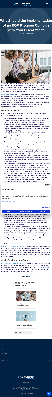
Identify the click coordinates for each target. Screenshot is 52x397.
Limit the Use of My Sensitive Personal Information (26, 387)
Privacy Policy (26, 382)
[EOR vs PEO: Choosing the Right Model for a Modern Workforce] (26, 316)
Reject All (9, 211)
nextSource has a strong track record (12, 263)
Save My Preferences (25, 211)
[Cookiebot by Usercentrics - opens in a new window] (44, 185)
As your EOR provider (7, 94)
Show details (45, 207)
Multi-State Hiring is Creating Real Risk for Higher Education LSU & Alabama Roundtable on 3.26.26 (25, 284)
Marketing (30, 33)
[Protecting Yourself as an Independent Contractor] (26, 296)
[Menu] (46, 4)
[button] (49, 346)
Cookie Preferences (26, 389)
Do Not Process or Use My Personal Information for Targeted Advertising (26, 388)
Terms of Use (26, 383)
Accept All (42, 211)
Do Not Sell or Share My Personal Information (26, 386)
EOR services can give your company (12, 246)
